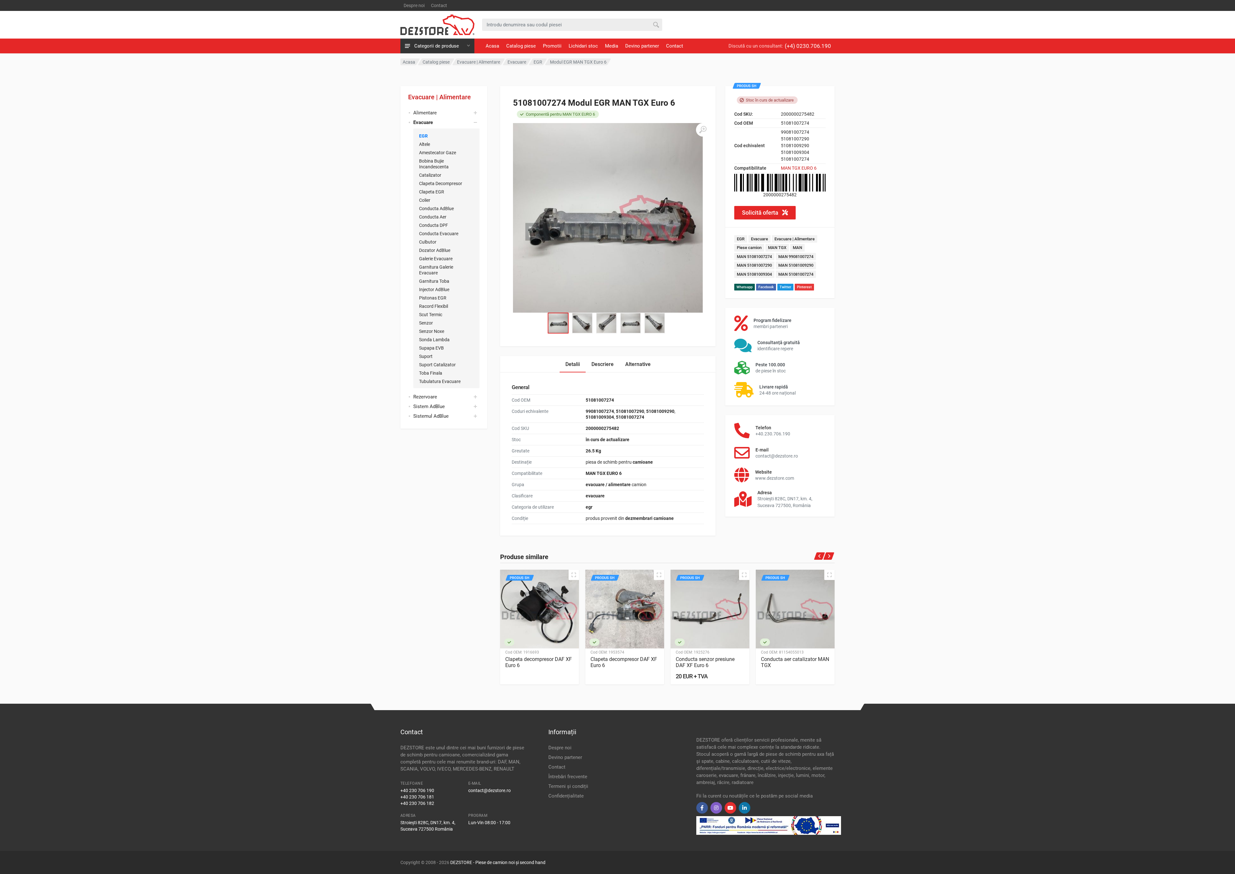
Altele (424, 144)
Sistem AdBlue (429, 406)
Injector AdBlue (434, 289)
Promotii (552, 46)
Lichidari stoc (583, 46)
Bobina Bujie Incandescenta (434, 163)
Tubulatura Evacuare (440, 381)
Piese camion (749, 247)
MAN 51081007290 (754, 265)
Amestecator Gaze (437, 152)
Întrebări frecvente (567, 777)
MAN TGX (777, 247)
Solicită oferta (761, 212)
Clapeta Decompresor (440, 183)
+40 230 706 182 (417, 803)
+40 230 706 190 (417, 790)
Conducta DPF (433, 225)
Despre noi (414, 5)
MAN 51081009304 (754, 274)
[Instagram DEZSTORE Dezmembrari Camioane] (716, 808)
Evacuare (759, 238)
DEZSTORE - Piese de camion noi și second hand (497, 862)
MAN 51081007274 (754, 256)
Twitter (785, 287)
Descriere (602, 364)
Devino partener (642, 46)
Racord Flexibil (433, 306)
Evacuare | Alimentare (439, 97)
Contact (439, 5)
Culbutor (427, 242)
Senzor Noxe (431, 331)
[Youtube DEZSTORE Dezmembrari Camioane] (730, 808)
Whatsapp (744, 287)
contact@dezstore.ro (489, 790)
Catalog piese (521, 46)
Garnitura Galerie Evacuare (436, 269)
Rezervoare (425, 397)
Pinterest (804, 287)
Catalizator (430, 175)
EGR (423, 135)
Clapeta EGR (431, 191)
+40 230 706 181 (417, 796)
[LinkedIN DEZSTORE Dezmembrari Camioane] (744, 808)
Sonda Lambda (434, 339)
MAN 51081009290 (795, 265)
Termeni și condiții (568, 786)
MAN (797, 247)
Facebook (766, 287)
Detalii (572, 364)
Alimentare (425, 113)
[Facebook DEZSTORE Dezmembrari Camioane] (702, 808)
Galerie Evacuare (436, 258)
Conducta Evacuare (438, 233)
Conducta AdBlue (436, 208)
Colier (424, 200)
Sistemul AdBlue (431, 416)
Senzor (426, 323)
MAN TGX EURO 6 (799, 168)
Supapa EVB (431, 348)
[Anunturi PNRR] (768, 825)
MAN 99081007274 (795, 256)
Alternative (638, 364)
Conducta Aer (432, 216)
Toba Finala (430, 373)
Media (611, 46)
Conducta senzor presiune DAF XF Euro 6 (705, 662)
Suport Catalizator (437, 364)
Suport (426, 356)
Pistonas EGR (432, 297)
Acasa (492, 46)
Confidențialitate (566, 796)
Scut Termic (430, 314)
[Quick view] (574, 575)
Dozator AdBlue (434, 250)
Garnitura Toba (434, 281)
